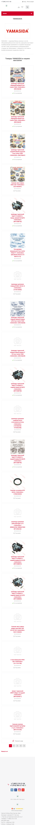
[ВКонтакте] (12, 789)
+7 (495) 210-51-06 (6, 1)
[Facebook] (15, 789)
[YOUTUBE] (23, 789)
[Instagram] (19, 789)
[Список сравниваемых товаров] (19, 7)
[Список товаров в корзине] (28, 8)
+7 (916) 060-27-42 (17, 785)
